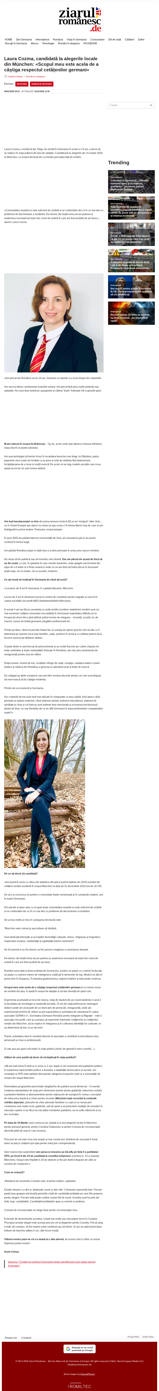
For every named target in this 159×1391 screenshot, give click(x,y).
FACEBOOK (90, 43)
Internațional (42, 39)
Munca (34, 43)
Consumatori (97, 39)
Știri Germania (24, 39)
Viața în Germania (77, 39)
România (58, 39)
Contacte (26, 1338)
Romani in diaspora (42, 84)
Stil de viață (114, 39)
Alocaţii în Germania (16, 43)
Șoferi (141, 39)
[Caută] (151, 105)
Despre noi (11, 1338)
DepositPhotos (87, 1374)
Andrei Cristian (15, 76)
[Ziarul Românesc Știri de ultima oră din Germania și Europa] (79, 19)
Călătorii (129, 39)
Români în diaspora (69, 43)
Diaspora (22, 84)
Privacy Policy (133, 1337)
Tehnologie (48, 43)
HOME (8, 39)
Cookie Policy (148, 1337)
